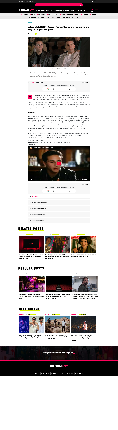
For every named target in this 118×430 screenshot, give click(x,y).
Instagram (44, 202)
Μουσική (73, 10)
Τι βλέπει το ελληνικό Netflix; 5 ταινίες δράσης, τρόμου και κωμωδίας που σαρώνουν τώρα (31, 256)
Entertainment (40, 10)
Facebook (44, 208)
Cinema (42, 17)
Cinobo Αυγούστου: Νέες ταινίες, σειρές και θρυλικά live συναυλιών (83, 255)
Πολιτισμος (22, 314)
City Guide (66, 10)
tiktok (42, 220)
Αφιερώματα (58, 10)
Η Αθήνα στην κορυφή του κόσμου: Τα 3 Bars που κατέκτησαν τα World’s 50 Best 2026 (31, 296)
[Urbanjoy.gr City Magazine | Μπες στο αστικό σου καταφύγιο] (26, 10)
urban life (49, 10)
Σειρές (58, 17)
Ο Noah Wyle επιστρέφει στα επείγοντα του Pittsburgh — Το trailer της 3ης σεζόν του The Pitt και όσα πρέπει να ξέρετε (85, 296)
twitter (43, 214)
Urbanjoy (31, 82)
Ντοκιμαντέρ (50, 17)
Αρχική (51, 68)
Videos (86, 10)
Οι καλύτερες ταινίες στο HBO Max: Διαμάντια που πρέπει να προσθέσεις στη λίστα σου (57, 256)
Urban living (22, 273)
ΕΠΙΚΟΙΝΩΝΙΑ (79, 373)
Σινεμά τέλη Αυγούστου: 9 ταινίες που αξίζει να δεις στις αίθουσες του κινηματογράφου (58, 296)
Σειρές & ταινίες (67, 17)
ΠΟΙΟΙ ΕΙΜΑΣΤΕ (45, 373)
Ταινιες (21, 234)
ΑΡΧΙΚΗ (37, 373)
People (80, 10)
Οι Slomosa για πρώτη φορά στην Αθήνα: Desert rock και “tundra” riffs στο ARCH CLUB (56, 337)
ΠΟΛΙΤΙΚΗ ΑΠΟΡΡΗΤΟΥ (67, 373)
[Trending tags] (21, 14)
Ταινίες (76, 17)
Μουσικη (47, 314)
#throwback (35, 196)
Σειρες (72, 234)
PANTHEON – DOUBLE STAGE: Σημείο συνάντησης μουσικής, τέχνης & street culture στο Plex (31, 337)
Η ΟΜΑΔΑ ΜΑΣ (55, 373)
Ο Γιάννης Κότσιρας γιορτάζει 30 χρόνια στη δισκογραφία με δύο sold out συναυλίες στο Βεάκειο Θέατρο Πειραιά (82, 337)
